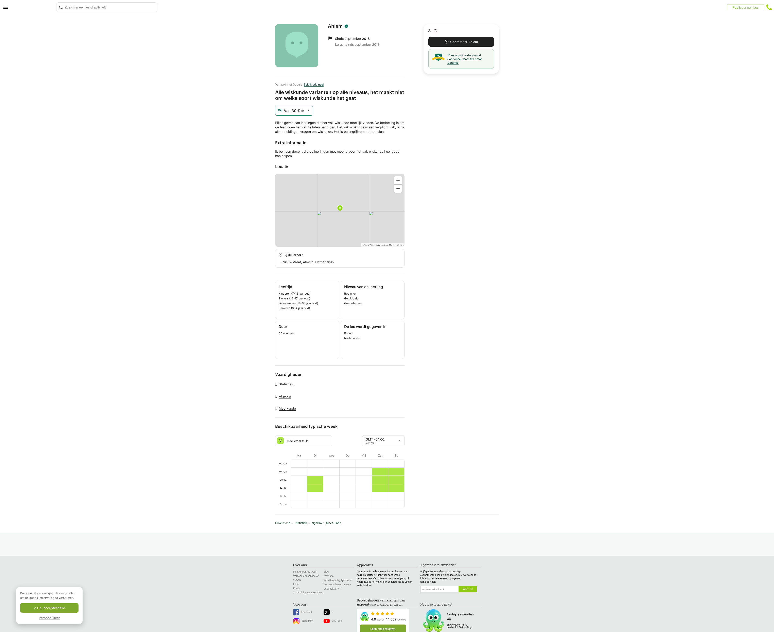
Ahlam (335, 26)
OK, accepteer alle (50, 608)
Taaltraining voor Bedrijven (308, 592)
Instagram (307, 620)
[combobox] (106, 7)
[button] (435, 30)
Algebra (285, 396)
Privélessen (282, 523)
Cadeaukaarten (332, 588)
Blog (326, 571)
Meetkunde (287, 408)
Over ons (329, 575)
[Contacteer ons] (769, 7)
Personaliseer (49, 618)
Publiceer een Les (746, 7)
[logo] (33, 7)
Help (295, 583)
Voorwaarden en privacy (337, 584)
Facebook (307, 612)
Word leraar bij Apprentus (338, 580)
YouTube (337, 620)
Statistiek (286, 384)
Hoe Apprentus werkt (305, 571)
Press (296, 588)
